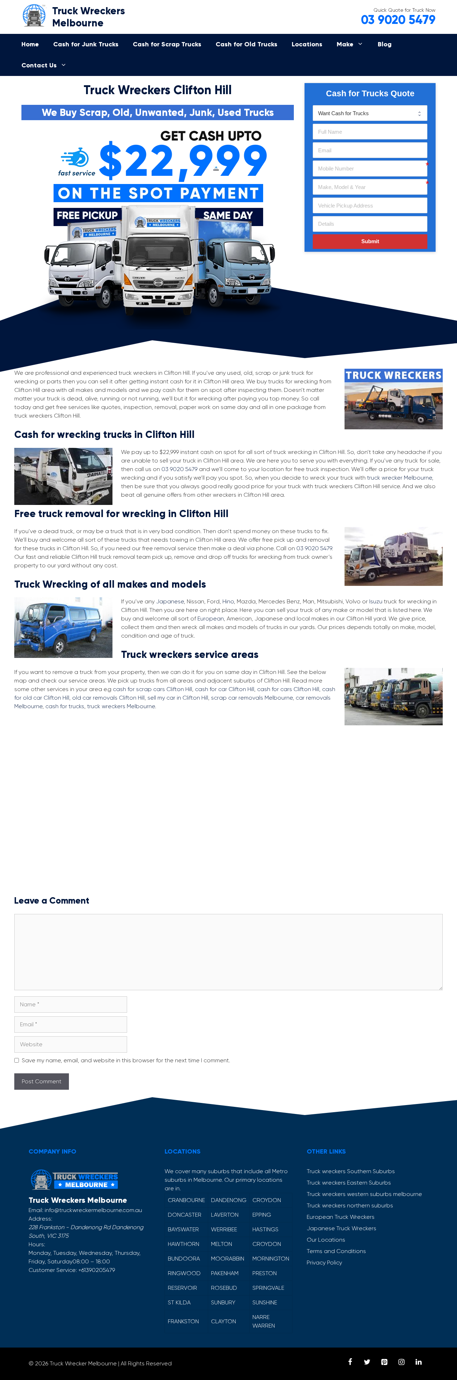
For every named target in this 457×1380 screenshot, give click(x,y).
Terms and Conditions (336, 1251)
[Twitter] (367, 1362)
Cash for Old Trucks (246, 44)
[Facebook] (350, 1362)
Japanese (170, 601)
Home (30, 44)
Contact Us (39, 65)
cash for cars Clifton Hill (288, 689)
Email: (36, 1210)
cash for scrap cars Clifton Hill (152, 689)
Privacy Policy (324, 1262)
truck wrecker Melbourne (399, 477)
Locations (307, 44)
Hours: (37, 1244)
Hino (228, 601)
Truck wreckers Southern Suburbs (351, 1171)
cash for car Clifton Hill (224, 689)
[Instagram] (401, 1362)
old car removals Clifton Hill (108, 697)
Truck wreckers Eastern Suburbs (349, 1182)
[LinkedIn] (418, 1362)
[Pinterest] (384, 1362)
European (210, 618)
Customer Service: (53, 1270)
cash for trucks (64, 706)
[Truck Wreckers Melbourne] (33, 14)
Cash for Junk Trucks (86, 44)
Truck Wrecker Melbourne (83, 1363)
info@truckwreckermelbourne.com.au (93, 1210)
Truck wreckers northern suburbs (350, 1205)
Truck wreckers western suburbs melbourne (364, 1194)
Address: (40, 1218)
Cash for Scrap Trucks (167, 44)
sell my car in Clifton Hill (177, 697)
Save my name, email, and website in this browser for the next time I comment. (126, 1060)
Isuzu (375, 601)
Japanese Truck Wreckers (341, 1228)
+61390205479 (96, 1270)
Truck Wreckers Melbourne (88, 17)
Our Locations (326, 1239)
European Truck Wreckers (341, 1216)
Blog (385, 44)
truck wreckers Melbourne (121, 706)
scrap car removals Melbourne (252, 697)
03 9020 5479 (398, 20)
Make (345, 44)
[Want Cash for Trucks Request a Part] (370, 113)
